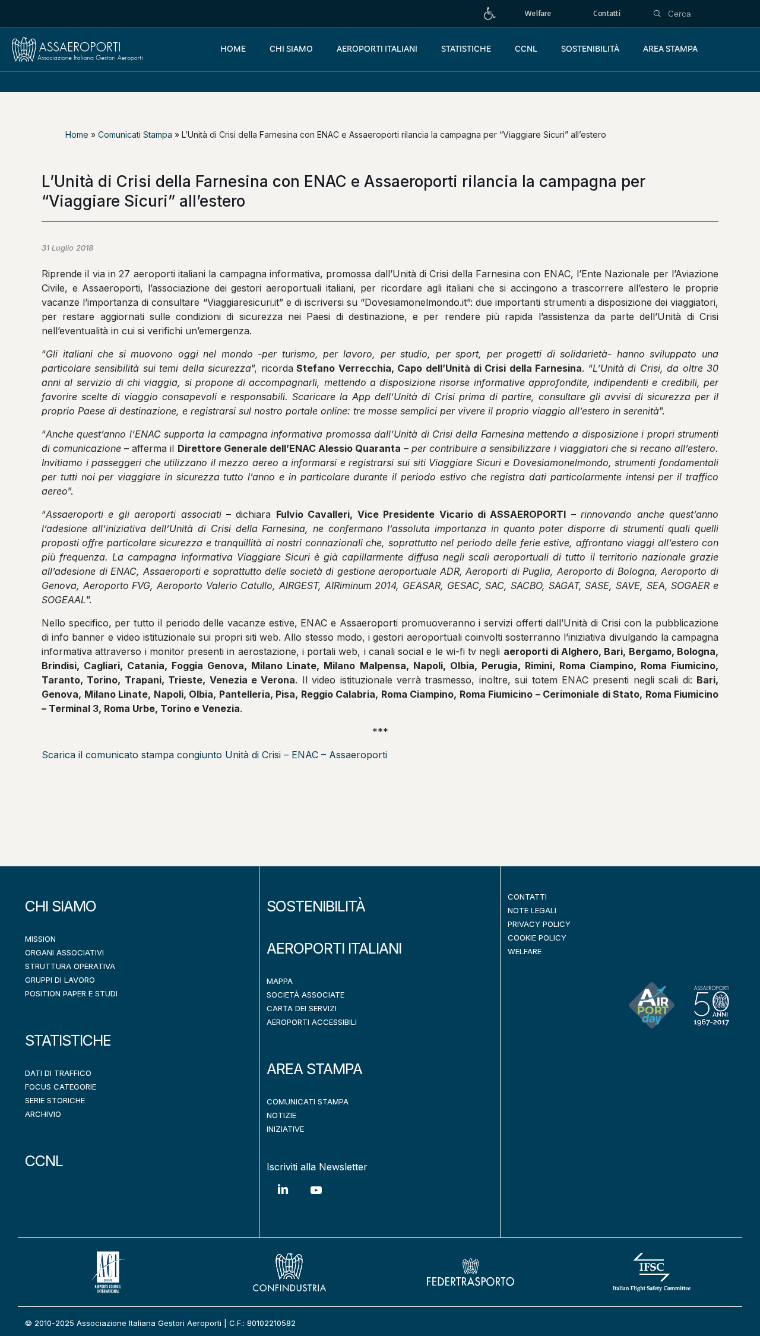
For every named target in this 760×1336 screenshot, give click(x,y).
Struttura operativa (70, 966)
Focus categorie (60, 1086)
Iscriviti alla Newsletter (317, 1167)
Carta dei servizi (302, 1008)
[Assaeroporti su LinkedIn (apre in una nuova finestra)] (283, 1197)
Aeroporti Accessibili (312, 1022)
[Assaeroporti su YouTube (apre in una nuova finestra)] (315, 1199)
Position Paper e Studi (71, 993)
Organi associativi (64, 952)
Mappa (280, 981)
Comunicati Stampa (135, 134)
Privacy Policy (539, 924)
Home (76, 134)
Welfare (525, 951)
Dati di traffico (58, 1073)
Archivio (43, 1114)
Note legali (532, 910)
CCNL (44, 1161)
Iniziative (285, 1129)
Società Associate (305, 994)
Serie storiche (55, 1100)
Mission (40, 939)
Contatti (527, 896)
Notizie (281, 1115)
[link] (490, 14)
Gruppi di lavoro (60, 979)
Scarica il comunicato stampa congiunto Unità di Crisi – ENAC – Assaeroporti (214, 755)
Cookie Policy (537, 937)
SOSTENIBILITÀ (316, 906)
